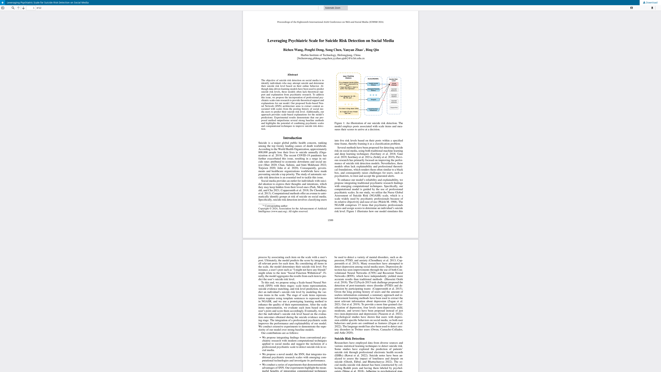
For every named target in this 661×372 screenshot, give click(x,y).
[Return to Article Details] (2, 2)
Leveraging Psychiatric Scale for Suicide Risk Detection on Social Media (48, 2)
